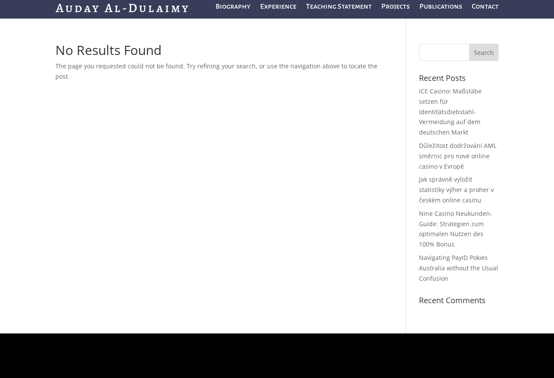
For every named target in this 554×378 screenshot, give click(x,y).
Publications (440, 6)
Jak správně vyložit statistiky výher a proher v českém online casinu (456, 189)
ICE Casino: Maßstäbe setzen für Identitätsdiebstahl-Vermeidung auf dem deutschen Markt (450, 111)
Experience (278, 6)
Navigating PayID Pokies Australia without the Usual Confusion (458, 267)
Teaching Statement (339, 6)
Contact (485, 6)
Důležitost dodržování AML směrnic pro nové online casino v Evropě (457, 155)
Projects (395, 6)
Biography (233, 6)
